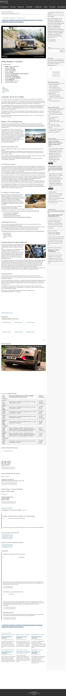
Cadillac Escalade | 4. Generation (6, 637)
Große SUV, (13, 20)
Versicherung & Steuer (9, 618)
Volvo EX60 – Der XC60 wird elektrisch (56, 193)
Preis (3, 92)
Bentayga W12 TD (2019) (7, 538)
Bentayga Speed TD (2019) (8, 534)
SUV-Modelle (7, 13)
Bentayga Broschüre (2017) (8, 544)
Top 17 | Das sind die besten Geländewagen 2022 (55, 215)
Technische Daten (5, 91)
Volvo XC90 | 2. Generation (23, 651)
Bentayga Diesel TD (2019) (8, 537)
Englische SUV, (5, 22)
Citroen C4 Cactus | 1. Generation (22, 637)
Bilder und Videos (5, 90)
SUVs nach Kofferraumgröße (9, 483)
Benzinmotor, (33, 20)
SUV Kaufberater (8, 587)
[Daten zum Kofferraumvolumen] (5, 476)
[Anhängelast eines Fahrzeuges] (4, 494)
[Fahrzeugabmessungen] (7, 454)
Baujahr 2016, (6, 20)
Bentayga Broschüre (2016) (8, 545)
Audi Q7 (9, 171)
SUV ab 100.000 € (18, 22)
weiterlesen (51, 163)
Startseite (3, 13)
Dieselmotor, (39, 20)
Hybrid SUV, (19, 20)
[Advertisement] (23, 302)
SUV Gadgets (51, 40)
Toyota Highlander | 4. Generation (7, 652)
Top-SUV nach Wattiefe (54, 233)
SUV (18, 102)
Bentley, (12, 22)
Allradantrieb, (26, 20)
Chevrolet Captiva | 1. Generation (37, 637)
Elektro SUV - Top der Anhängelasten (53, 250)
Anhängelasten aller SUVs (8, 502)
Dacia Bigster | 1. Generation (35, 652)
